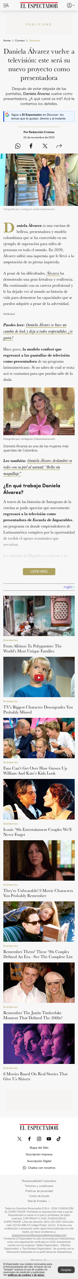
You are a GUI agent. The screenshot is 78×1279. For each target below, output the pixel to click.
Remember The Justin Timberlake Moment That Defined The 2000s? (33, 1015)
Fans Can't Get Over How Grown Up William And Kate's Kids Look (35, 770)
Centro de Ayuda (39, 1196)
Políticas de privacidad (39, 1191)
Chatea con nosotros (41, 1167)
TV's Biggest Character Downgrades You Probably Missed (38, 709)
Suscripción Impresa (39, 1154)
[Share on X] (45, 146)
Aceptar (66, 1269)
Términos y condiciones (39, 1186)
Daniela (35, 555)
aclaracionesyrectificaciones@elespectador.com (39, 1235)
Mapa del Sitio (39, 1147)
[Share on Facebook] (30, 146)
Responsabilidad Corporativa (39, 1181)
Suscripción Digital (39, 1161)
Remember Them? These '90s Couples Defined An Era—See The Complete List (38, 954)
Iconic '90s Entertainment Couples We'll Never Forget (37, 832)
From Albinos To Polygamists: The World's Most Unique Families (32, 648)
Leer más (39, 571)
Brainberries (10, 640)
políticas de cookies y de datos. (26, 1275)
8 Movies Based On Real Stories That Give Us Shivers (35, 1076)
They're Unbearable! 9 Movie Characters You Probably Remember (38, 893)
